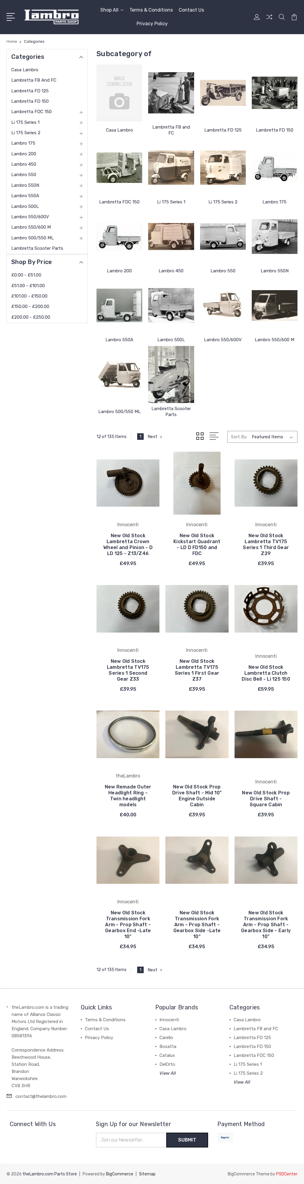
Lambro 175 (23, 143)
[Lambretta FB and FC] (171, 92)
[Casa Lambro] (119, 92)
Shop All (109, 10)
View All (167, 1073)
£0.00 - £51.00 (26, 275)
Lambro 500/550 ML (32, 238)
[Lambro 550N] (274, 236)
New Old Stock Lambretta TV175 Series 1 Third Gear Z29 (266, 544)
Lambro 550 (23, 174)
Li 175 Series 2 (25, 132)
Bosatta (167, 1046)
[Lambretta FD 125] (223, 92)
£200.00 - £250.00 (30, 317)
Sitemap (147, 1174)
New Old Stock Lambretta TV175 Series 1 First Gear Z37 (197, 670)
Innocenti (169, 1019)
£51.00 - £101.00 (28, 285)
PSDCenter (286, 1174)
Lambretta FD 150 (30, 101)
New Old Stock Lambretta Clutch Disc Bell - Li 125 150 (266, 673)
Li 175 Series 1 (25, 122)
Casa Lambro (24, 69)
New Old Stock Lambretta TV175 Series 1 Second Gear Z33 (128, 670)
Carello (166, 1037)
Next (152, 436)
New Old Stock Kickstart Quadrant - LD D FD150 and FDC (197, 544)
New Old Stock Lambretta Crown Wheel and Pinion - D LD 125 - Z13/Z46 (128, 544)
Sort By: (239, 437)
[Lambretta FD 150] (274, 92)
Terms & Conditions (151, 10)
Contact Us (191, 10)
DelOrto (167, 1064)
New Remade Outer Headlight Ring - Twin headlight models (128, 795)
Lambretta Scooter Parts (37, 248)
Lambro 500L (25, 206)
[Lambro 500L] (171, 305)
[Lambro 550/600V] (223, 305)
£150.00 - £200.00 (30, 306)
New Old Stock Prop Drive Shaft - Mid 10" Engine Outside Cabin (197, 795)
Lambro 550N (25, 185)
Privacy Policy (152, 23)
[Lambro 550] (223, 236)
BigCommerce (119, 1174)
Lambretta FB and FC (33, 80)
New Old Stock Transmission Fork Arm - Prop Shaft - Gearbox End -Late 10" (128, 924)
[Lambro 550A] (119, 305)
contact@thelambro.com (40, 1096)
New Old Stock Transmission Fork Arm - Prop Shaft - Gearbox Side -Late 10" (197, 924)
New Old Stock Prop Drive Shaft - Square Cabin (266, 798)
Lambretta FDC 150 (31, 111)
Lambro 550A (25, 195)
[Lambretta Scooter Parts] (171, 374)
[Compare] (269, 20)
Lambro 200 (23, 154)
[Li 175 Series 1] (171, 167)
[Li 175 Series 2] (223, 167)
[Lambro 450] (171, 236)
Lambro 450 (23, 164)
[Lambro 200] (119, 236)
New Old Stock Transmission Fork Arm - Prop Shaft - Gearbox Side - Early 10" (266, 924)
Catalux (167, 1055)
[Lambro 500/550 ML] (119, 374)
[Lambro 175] (274, 167)
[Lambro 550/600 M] (274, 305)
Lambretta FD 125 (30, 91)
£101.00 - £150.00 (29, 296)
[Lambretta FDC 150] (119, 167)
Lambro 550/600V (30, 216)
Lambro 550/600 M (31, 227)
